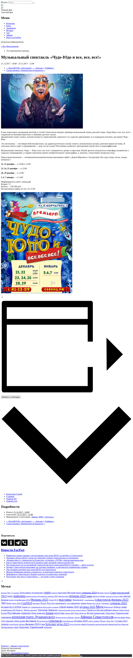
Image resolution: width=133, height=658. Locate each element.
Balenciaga (108, 607)
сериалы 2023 (118, 603)
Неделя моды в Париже (65, 617)
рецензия (18, 617)
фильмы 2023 (119, 599)
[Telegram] (18, 543)
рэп (68, 603)
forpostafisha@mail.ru (20, 653)
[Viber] (24, 543)
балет (9, 603)
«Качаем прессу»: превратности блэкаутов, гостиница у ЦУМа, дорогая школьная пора (45, 560)
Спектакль (49, 517)
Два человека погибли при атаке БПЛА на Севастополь (31, 570)
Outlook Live (11, 501)
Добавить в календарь (11, 397)
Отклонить (75, 656)
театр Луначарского (40, 617)
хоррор (5, 624)
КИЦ (41, 517)
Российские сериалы (18, 613)
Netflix (10, 596)
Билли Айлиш (19, 624)
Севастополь (103, 599)
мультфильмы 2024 (22, 600)
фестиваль (31, 621)
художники (15, 593)
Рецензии (10, 23)
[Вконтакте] (2, 8)
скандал (54, 593)
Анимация (11, 28)
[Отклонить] (81, 656)
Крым (89, 603)
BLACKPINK (15, 607)
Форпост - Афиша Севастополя (15, 646)
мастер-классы (31, 596)
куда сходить (75, 624)
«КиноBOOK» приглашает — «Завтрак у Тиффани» (30, 68)
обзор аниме (19, 621)
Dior (9, 593)
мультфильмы (89, 600)
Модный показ (74, 592)
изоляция (55, 607)
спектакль (55, 620)
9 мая (42, 624)
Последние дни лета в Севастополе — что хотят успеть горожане (35, 577)
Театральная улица (10, 627)
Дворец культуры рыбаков (99, 610)
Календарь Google (14, 494)
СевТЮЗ (26, 603)
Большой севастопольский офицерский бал (104, 624)
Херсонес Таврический (31, 627)
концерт (10, 621)
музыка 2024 (81, 621)
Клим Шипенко (68, 621)
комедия (41, 613)
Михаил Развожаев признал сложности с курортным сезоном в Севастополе (40, 572)
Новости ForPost (12, 550)
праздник (62, 592)
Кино (8, 26)
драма (83, 603)
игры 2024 (16, 603)
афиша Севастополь (120, 610)
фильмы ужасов (103, 593)
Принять (65, 656)
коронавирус (61, 603)
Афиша (9, 35)
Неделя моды (42, 621)
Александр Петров (112, 596)
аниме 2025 (72, 606)
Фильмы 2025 (39, 599)
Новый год (26, 607)
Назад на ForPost (13, 37)
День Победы (80, 613)
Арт (8, 33)
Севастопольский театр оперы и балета (72, 610)
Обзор (33, 613)
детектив (48, 627)
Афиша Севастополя (96, 617)
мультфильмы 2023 (8, 610)
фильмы (4, 593)
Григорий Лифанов (47, 610)
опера (11, 600)
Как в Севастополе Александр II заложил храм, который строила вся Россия (40, 562)
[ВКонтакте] (4, 543)
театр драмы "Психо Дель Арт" (101, 621)
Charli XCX (53, 600)
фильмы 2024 (32, 624)
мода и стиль (99, 596)
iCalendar (10, 496)
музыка (5, 607)
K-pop (4, 613)
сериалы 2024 (89, 592)
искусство (59, 613)
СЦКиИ (62, 607)
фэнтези (125, 624)
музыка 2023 (121, 621)
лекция (77, 617)
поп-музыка (119, 617)
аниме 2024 (69, 613)
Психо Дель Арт (47, 603)
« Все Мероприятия (9, 46)
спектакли (6, 617)
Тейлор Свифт (120, 607)
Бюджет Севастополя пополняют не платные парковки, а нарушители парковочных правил (47, 567)
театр (47, 592)
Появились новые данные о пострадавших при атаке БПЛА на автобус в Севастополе (44, 555)
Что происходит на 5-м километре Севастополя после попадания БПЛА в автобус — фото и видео (50, 565)
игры (11, 624)
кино (89, 596)
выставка (65, 599)
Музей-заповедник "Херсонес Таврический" (108, 613)
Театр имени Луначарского (32, 592)
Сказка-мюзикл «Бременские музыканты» (25, 70)
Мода (100, 607)
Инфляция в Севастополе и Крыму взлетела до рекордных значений (36, 574)
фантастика (63, 596)
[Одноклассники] (11, 543)
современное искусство (41, 607)
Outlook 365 (11, 499)
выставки (36, 603)
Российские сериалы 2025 (48, 596)
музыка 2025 (87, 606)
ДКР (3, 603)
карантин (75, 603)
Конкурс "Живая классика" (26, 610)
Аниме (49, 613)
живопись (19, 596)
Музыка (9, 30)
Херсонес (50, 624)
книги (84, 624)
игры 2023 (63, 624)
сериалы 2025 (77, 596)
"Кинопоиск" (78, 600)
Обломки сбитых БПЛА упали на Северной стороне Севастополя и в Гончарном (42, 558)
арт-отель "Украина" (101, 603)
